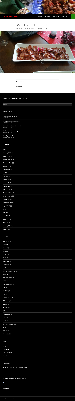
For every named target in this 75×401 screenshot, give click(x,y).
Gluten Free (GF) (7, 297)
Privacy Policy (65, 16)
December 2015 (7, 192)
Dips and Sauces (7, 277)
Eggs (4, 287)
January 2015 (6, 229)
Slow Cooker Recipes (9, 324)
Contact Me (47, 16)
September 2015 (7, 202)
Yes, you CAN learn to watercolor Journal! (15, 98)
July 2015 (5, 209)
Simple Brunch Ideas (10, 17)
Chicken (5, 267)
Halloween (6, 301)
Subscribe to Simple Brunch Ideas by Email (15, 367)
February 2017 (7, 153)
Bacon (4, 248)
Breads (5, 251)
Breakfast (5, 254)
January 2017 (6, 156)
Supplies (5, 330)
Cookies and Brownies (9, 271)
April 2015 (6, 219)
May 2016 (5, 176)
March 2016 (6, 183)
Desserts (5, 274)
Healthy (5, 304)
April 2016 (6, 179)
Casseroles (6, 261)
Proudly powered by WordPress (10, 398)
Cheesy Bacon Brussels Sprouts (11, 121)
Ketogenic (6, 311)
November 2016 (7, 163)
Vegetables (6, 334)
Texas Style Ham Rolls (9, 136)
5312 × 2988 (33, 28)
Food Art (5, 291)
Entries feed (6, 349)
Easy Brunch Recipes (8, 284)
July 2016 (5, 173)
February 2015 (7, 226)
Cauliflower (6, 264)
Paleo (4, 317)
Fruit (4, 294)
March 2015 (6, 222)
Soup (4, 327)
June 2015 (6, 212)
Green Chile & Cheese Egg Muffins (12, 126)
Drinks (5, 281)
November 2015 (7, 196)
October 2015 (7, 199)
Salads (4, 320)
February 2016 (7, 186)
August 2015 (6, 206)
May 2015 (5, 216)
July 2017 (5, 149)
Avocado (5, 244)
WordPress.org (7, 356)
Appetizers (6, 241)
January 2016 (6, 189)
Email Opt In (56, 16)
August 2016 (6, 169)
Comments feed (7, 352)
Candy (4, 258)
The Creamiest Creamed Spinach (12, 131)
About (40, 16)
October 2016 (7, 166)
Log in (4, 346)
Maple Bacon (43, 28)
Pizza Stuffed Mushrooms (10, 116)
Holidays (5, 307)
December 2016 (7, 159)
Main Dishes (6, 314)
